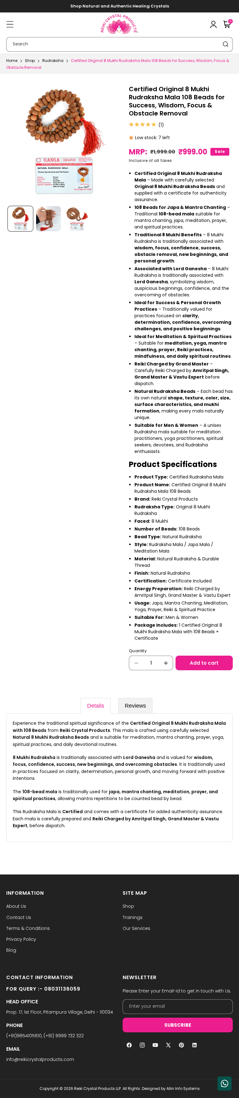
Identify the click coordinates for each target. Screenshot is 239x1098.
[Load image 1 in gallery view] (20, 218)
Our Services (136, 928)
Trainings (133, 917)
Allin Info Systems (183, 1088)
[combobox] (119, 44)
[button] (10, 24)
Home (11, 60)
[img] (142, 125)
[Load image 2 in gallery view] (48, 218)
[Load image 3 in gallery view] (76, 218)
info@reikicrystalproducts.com (40, 1059)
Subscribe (177, 1025)
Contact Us (18, 917)
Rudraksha (52, 60)
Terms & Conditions (28, 928)
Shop (30, 60)
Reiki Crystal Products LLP (97, 1088)
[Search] (225, 44)
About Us (16, 906)
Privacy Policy (21, 939)
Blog (11, 950)
